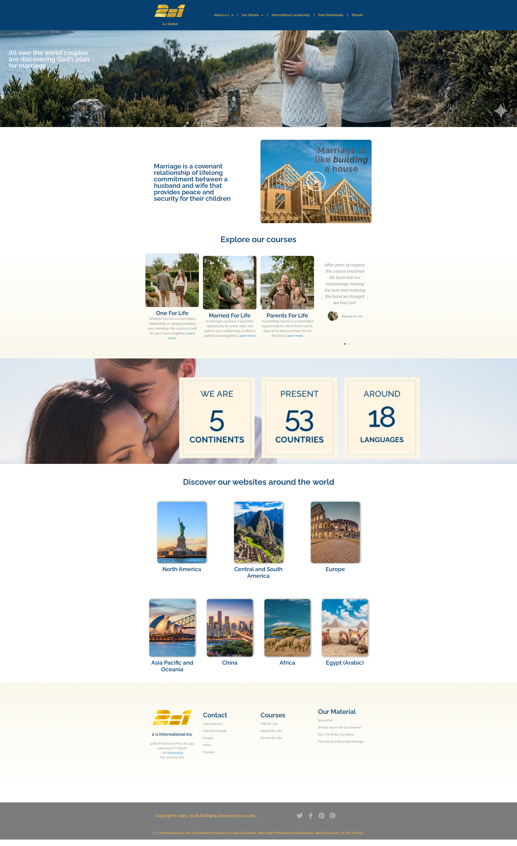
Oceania (208, 752)
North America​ (181, 569)
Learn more (246, 336)
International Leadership (291, 15)
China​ (229, 662)
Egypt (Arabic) (345, 662)
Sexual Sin (325, 720)
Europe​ (335, 569)
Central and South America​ (258, 572)
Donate (357, 15)
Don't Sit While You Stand (336, 734)
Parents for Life (271, 738)
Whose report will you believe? (339, 727)
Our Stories (250, 15)
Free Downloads (330, 15)
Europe (208, 738)
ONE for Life (269, 724)
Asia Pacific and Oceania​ (172, 666)
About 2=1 (221, 15)
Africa (287, 662)
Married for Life (271, 731)
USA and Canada (214, 731)
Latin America (212, 724)
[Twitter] (300, 816)
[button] (316, 181)
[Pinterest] (321, 816)
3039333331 (175, 753)
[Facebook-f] (311, 816)
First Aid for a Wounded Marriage (341, 741)
